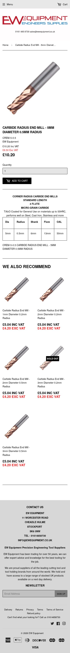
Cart (64, 4)
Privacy (30, 609)
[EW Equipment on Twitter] (52, 624)
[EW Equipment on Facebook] (58, 624)
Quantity (7, 164)
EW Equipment (36, 633)
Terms (40, 609)
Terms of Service (54, 609)
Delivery (8, 609)
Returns (19, 609)
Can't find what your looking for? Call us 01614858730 (33, 617)
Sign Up (61, 593)
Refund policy (33, 613)
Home (5, 44)
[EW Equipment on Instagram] (64, 624)
